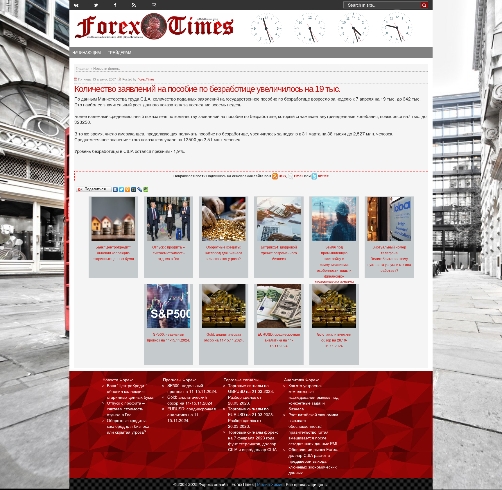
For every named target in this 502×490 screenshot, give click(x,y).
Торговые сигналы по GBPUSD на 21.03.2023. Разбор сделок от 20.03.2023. (251, 394)
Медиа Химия (270, 484)
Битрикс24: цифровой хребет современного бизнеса (279, 252)
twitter (323, 175)
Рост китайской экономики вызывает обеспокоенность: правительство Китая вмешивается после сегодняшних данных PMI (313, 429)
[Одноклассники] (128, 188)
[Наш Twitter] (96, 5)
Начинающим (86, 52)
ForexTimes (146, 79)
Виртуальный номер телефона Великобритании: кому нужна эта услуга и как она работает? (389, 258)
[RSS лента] (134, 5)
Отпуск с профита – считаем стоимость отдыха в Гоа (168, 252)
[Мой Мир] (134, 188)
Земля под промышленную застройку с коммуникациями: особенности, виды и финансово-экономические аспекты (334, 264)
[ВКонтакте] (115, 188)
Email (298, 175)
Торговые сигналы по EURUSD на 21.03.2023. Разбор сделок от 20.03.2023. (251, 417)
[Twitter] (122, 188)
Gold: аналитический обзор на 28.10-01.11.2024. (334, 340)
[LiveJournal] (140, 188)
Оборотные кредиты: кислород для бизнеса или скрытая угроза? (223, 252)
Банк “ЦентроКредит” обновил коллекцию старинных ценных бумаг (113, 252)
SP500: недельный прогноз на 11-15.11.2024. (192, 388)
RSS (282, 175)
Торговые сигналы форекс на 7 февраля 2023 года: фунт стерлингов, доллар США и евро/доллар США (253, 440)
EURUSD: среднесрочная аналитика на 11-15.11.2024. (279, 340)
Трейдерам (119, 52)
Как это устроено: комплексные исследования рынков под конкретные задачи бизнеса (313, 397)
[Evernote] (146, 188)
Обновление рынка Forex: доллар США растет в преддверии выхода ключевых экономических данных (313, 460)
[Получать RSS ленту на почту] (154, 5)
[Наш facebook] (115, 5)
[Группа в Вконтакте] (76, 5)
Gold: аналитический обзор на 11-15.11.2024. (190, 400)
